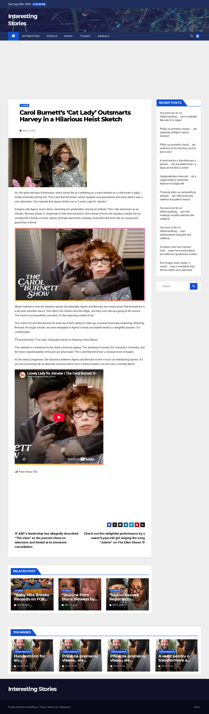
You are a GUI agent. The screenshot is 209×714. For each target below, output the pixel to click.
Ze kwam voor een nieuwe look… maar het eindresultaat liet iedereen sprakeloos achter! (178, 251)
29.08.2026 (23, 666)
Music (68, 36)
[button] (191, 36)
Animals (104, 36)
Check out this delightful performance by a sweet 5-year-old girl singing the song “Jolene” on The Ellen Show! (114, 538)
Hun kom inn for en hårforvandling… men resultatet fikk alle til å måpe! (178, 117)
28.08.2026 (167, 666)
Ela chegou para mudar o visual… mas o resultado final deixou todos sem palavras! (177, 266)
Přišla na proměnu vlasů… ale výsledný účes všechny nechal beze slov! (178, 148)
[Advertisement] (104, 65)
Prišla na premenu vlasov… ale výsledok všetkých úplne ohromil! (178, 132)
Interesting (31, 36)
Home (197, 707)
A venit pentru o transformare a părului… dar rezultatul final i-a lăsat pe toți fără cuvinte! (178, 164)
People (52, 36)
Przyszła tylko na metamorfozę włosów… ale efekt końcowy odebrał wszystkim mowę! (178, 196)
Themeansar (64, 707)
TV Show (24, 105)
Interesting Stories (32, 689)
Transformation (22, 652)
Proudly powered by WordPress (23, 707)
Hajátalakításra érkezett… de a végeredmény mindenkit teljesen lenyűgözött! (178, 180)
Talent (85, 36)
